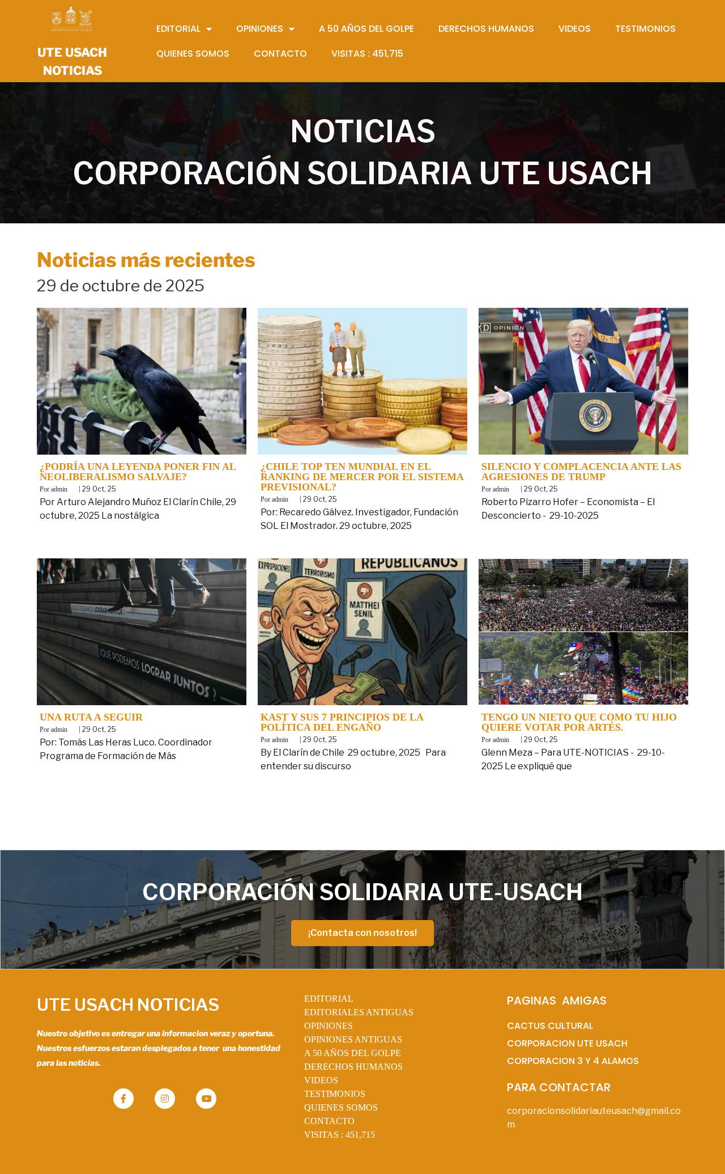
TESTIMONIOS (334, 1094)
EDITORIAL (328, 998)
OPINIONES (328, 1026)
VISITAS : (339, 1134)
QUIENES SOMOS (341, 1107)
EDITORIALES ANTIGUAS (358, 1012)
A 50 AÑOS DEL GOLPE (352, 1053)
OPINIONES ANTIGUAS (353, 1039)
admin (59, 489)
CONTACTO (329, 1121)
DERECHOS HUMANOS (353, 1066)
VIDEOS (321, 1080)
